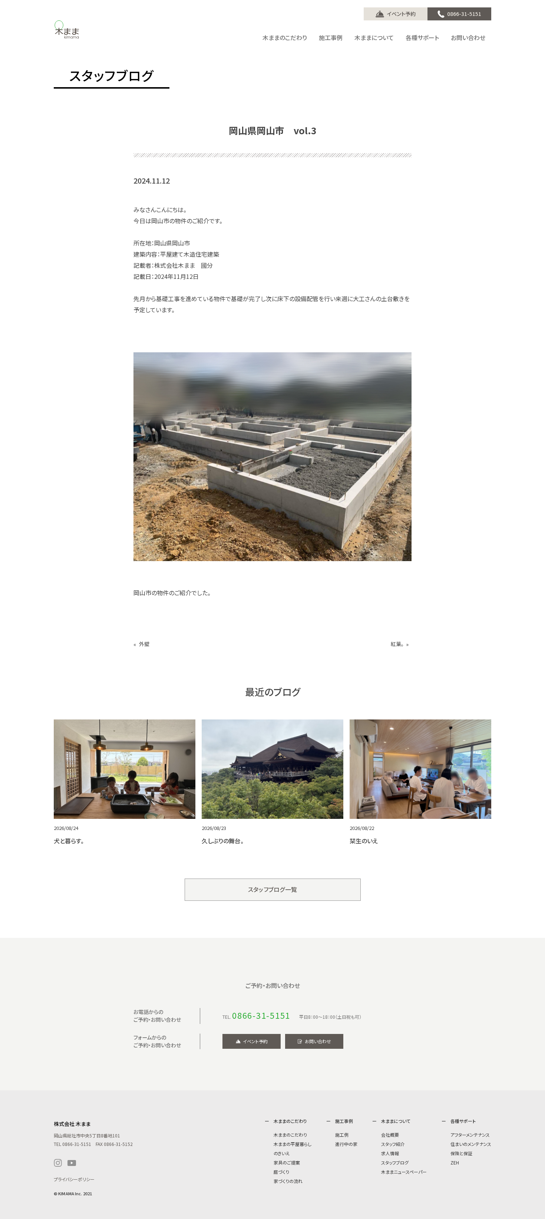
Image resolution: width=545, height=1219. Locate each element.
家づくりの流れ (288, 1181)
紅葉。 (397, 644)
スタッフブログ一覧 (272, 889)
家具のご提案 (287, 1162)
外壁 (144, 644)
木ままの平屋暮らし (292, 1144)
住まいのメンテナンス (470, 1144)
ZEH (454, 1162)
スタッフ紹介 (393, 1144)
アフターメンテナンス (470, 1134)
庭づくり (281, 1172)
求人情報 (390, 1153)
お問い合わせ (318, 1041)
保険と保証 (461, 1153)
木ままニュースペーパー (404, 1172)
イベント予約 (401, 13)
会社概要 (390, 1134)
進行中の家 (346, 1144)
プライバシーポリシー (74, 1179)
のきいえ (282, 1153)
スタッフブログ (395, 1162)
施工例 (342, 1134)
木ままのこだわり (290, 1134)
